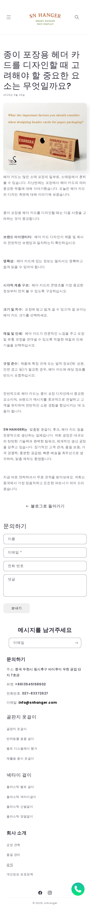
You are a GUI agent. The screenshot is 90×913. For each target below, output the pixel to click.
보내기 (16, 608)
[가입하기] (76, 643)
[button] (9, 17)
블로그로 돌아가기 (47, 506)
